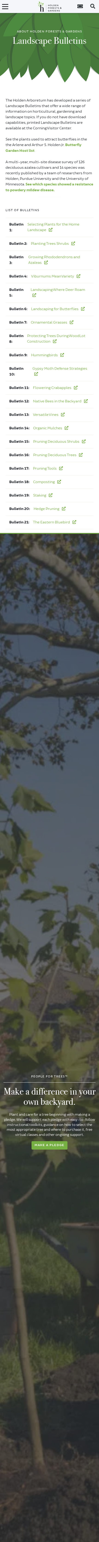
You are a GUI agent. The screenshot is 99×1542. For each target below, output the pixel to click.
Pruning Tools (45, 468)
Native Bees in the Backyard (57, 401)
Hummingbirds (44, 355)
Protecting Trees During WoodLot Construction (56, 339)
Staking (40, 495)
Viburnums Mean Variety (53, 276)
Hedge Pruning (47, 509)
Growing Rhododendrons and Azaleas (54, 260)
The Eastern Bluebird (52, 522)
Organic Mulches (48, 428)
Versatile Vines (46, 414)
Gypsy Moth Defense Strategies (59, 368)
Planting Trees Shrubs (50, 243)
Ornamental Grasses (49, 322)
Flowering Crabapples (52, 388)
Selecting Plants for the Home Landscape (53, 227)
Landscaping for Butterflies (55, 309)
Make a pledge (49, 1145)
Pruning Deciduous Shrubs (56, 441)
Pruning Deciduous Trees (55, 455)
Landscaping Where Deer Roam (58, 289)
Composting (44, 482)
